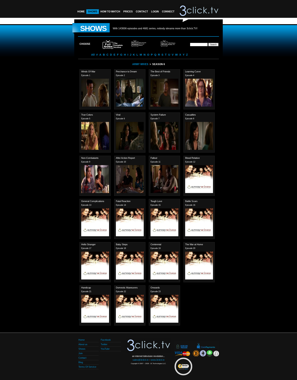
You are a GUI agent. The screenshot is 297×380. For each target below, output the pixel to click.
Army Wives (140, 64)
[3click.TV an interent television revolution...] (199, 11)
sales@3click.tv (141, 359)
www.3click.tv (158, 359)
